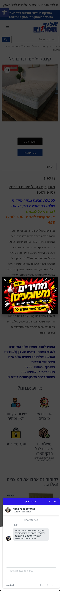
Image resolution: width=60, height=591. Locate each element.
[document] (30, 295)
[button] (5, 280)
